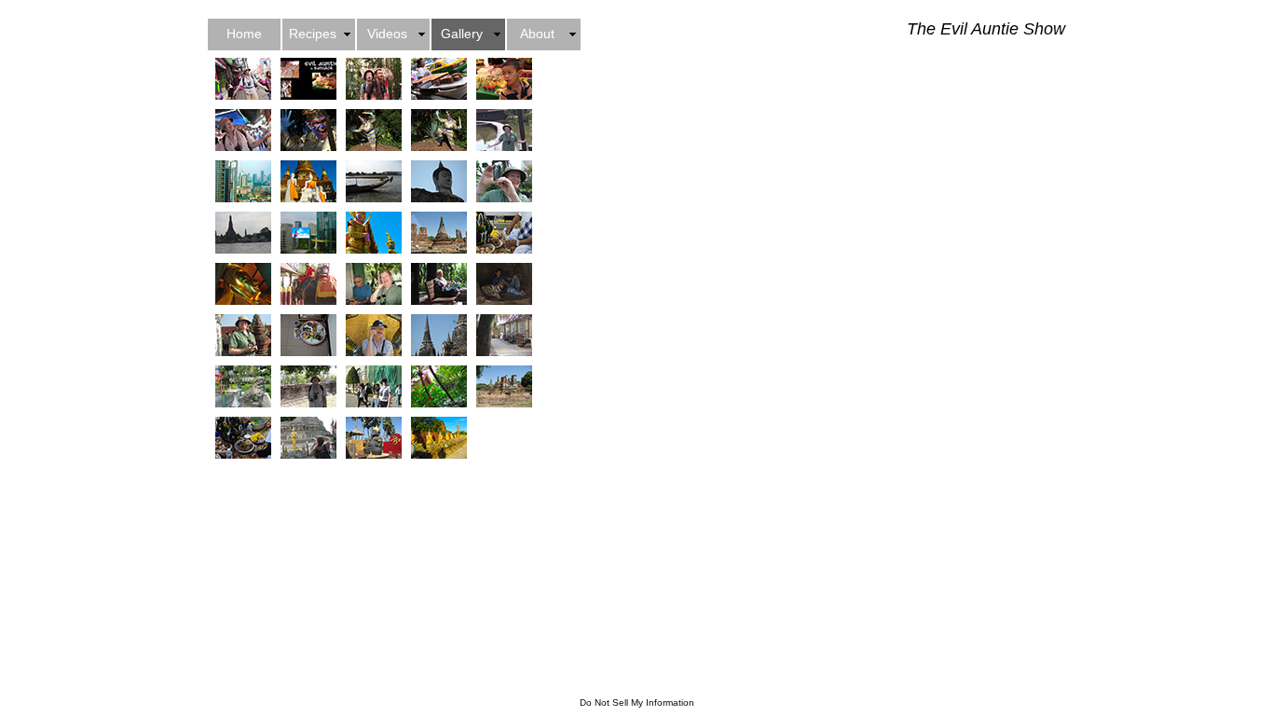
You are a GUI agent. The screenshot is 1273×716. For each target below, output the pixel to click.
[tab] (243, 79)
